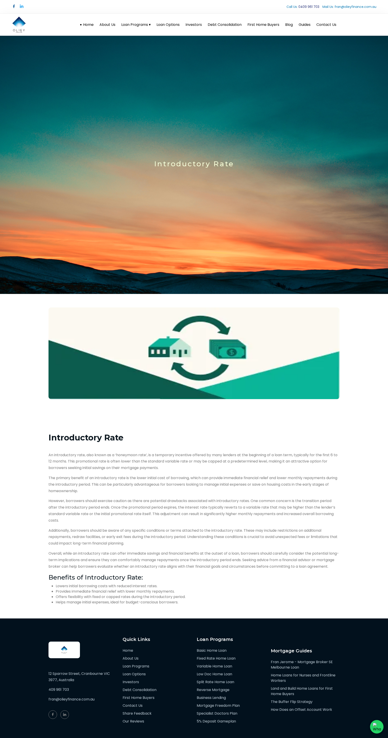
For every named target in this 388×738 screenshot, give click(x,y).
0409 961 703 (308, 6)
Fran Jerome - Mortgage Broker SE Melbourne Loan (302, 664)
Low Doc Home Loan (214, 674)
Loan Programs (136, 666)
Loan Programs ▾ (136, 24)
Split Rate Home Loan (215, 682)
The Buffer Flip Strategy (292, 701)
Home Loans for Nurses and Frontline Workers (303, 678)
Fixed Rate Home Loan (216, 658)
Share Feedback (137, 713)
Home (88, 24)
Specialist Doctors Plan (217, 713)
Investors (193, 24)
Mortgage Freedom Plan (218, 705)
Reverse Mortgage (213, 689)
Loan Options (168, 24)
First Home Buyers (263, 24)
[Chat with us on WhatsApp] (377, 727)
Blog (289, 24)
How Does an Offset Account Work (301, 709)
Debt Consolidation (225, 24)
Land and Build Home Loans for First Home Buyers (302, 691)
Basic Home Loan (212, 650)
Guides (305, 24)
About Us (107, 24)
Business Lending (211, 697)
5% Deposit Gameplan (216, 721)
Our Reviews (133, 721)
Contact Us (326, 24)
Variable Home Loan (214, 666)
